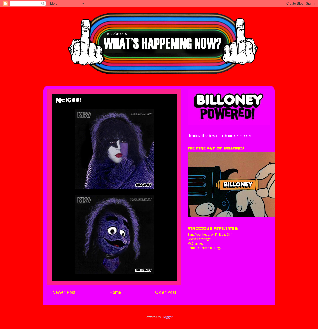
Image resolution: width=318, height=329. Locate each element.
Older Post (165, 292)
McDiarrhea (196, 243)
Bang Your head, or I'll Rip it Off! (210, 234)
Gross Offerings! (199, 239)
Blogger (167, 317)
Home (115, 292)
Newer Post (64, 292)
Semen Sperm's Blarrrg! (204, 248)
